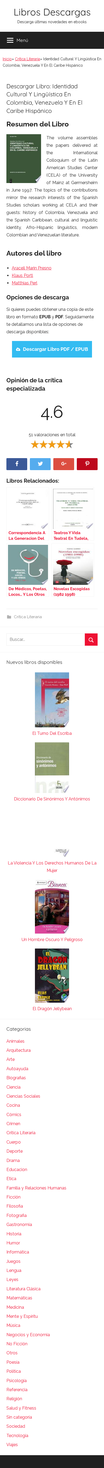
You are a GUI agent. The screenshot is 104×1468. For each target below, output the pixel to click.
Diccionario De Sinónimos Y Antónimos (52, 799)
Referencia (16, 1389)
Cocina (13, 1105)
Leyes (12, 1279)
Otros (12, 1352)
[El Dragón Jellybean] (52, 977)
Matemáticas (19, 1297)
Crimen (13, 1123)
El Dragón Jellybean (52, 1008)
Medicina (15, 1307)
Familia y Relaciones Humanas (36, 1188)
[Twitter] (40, 464)
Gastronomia (19, 1224)
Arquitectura (18, 1050)
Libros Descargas (52, 12)
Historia (13, 1233)
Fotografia (16, 1215)
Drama (13, 1160)
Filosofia (14, 1206)
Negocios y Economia (28, 1334)
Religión (14, 1398)
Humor (13, 1242)
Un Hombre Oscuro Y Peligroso (52, 939)
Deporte (14, 1151)
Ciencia (13, 1087)
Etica (11, 1178)
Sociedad (15, 1426)
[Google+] (63, 464)
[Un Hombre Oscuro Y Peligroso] (52, 907)
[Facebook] (16, 464)
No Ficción (16, 1343)
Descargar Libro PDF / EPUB (55, 349)
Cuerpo (13, 1142)
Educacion (16, 1169)
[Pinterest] (87, 464)
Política (13, 1371)
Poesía (12, 1362)
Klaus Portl (22, 275)
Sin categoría (19, 1417)
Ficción (13, 1197)
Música (13, 1325)
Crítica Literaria (27, 59)
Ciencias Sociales (23, 1096)
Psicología (16, 1380)
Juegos (13, 1261)
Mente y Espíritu (22, 1316)
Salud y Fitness (21, 1408)
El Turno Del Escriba (52, 733)
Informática (17, 1252)
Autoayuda (17, 1068)
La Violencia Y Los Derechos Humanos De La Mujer (52, 866)
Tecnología (17, 1435)
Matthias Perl (24, 282)
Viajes (12, 1444)
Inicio (7, 59)
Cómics (13, 1114)
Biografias (16, 1077)
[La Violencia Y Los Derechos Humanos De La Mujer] (52, 833)
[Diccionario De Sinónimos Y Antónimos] (52, 768)
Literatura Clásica (23, 1288)
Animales (15, 1041)
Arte (10, 1059)
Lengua (13, 1270)
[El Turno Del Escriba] (52, 701)
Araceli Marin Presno (31, 268)
